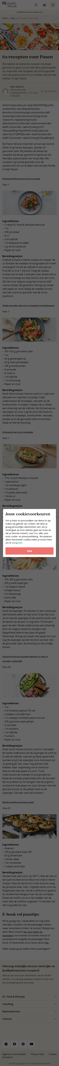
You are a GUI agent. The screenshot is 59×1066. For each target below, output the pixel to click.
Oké (29, 551)
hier (36, 533)
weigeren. (17, 542)
